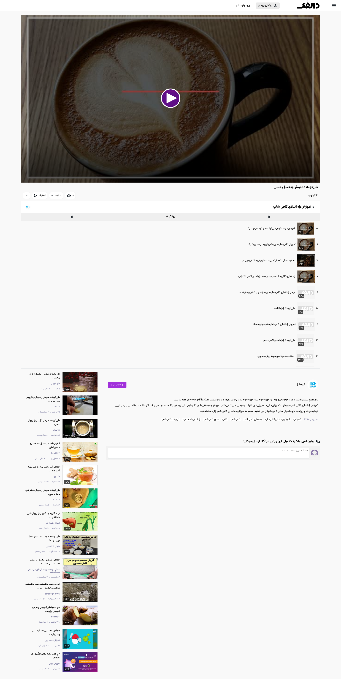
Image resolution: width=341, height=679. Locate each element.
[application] (170, 99)
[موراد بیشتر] (26, 195)
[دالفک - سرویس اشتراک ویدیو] (311, 6)
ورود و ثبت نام (243, 6)
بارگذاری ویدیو (265, 6)
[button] (170, 98)
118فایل (300, 385)
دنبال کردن (116, 385)
